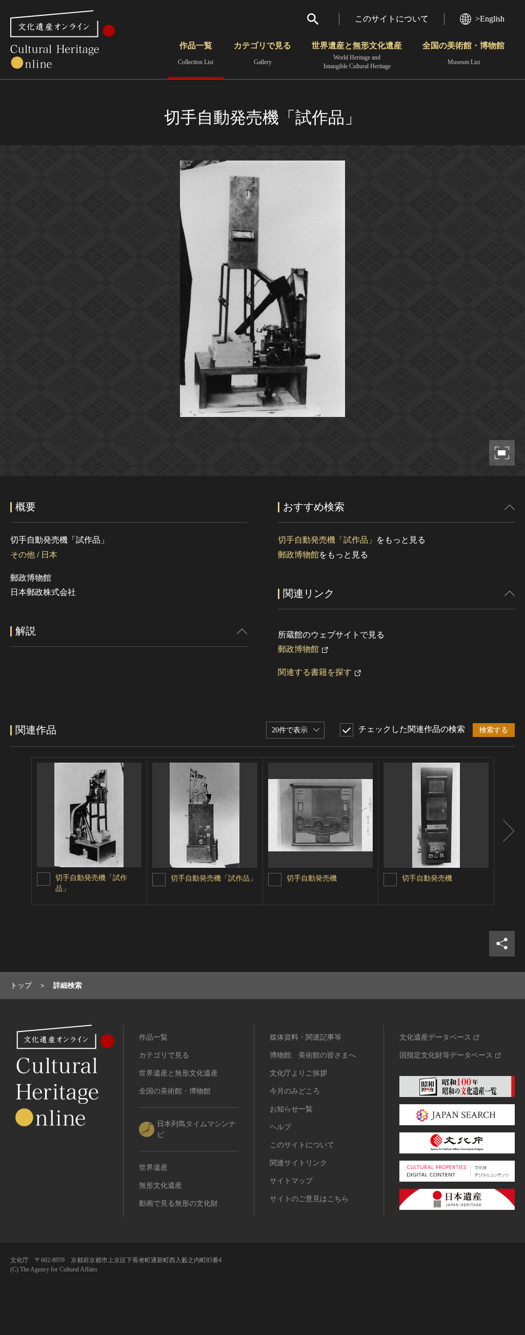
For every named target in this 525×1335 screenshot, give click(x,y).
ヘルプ (280, 1127)
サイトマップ (291, 1181)
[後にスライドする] (504, 831)
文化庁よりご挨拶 (298, 1073)
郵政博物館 (298, 554)
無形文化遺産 (160, 1185)
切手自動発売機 (312, 878)
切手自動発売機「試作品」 (327, 539)
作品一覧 (195, 53)
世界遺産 (153, 1167)
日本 (49, 554)
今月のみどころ (295, 1091)
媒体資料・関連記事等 (305, 1037)
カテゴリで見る (262, 53)
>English (489, 18)
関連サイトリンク (298, 1163)
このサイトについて (392, 18)
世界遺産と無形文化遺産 (357, 55)
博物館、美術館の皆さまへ (313, 1055)
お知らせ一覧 (291, 1109)
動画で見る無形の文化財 (178, 1203)
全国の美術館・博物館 (463, 53)
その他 (22, 554)
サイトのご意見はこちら (309, 1199)
